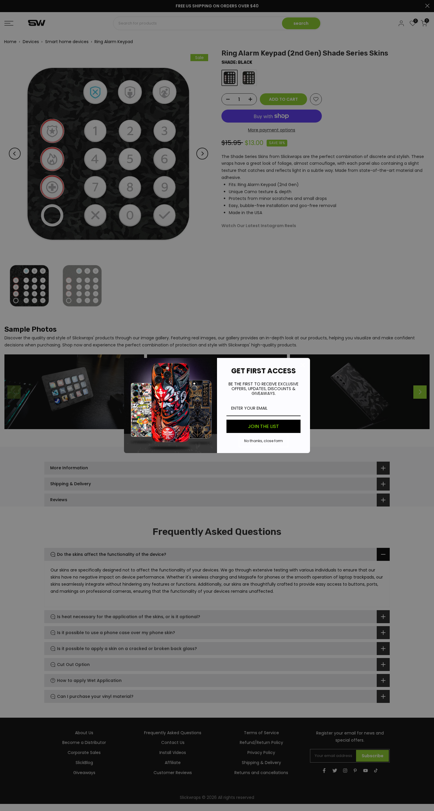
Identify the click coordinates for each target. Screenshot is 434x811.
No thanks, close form (263, 440)
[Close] (303, 365)
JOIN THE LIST (263, 426)
